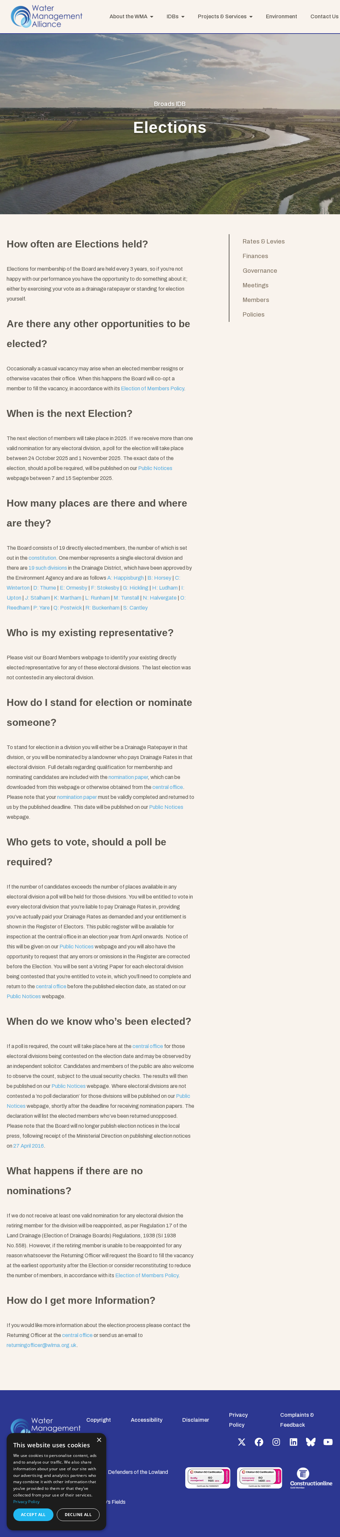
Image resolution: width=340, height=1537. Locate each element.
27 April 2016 (28, 1146)
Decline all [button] (78, 1514)
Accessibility (146, 1420)
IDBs (173, 16)
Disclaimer (195, 1420)
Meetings (256, 285)
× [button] (98, 1440)
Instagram (276, 1442)
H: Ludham (165, 588)
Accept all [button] (33, 1514)
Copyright (98, 1420)
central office (167, 787)
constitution (42, 558)
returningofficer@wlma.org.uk (41, 1345)
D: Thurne (44, 588)
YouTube (328, 1442)
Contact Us (324, 16)
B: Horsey (159, 578)
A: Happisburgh (125, 578)
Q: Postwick (67, 608)
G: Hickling (135, 588)
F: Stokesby (105, 588)
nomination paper (128, 777)
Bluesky (310, 1442)
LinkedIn (293, 1442)
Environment (281, 16)
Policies (254, 314)
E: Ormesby (73, 588)
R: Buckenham (102, 608)
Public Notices (155, 468)
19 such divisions (48, 568)
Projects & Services (222, 16)
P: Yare (41, 608)
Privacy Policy (26, 1501)
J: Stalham (37, 598)
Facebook (259, 1442)
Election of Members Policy (152, 388)
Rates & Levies (264, 241)
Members (256, 300)
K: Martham (67, 598)
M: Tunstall (126, 598)
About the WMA (128, 16)
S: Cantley (135, 608)
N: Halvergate (160, 598)
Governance (260, 270)
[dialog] (56, 1481)
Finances (255, 256)
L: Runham (97, 598)
